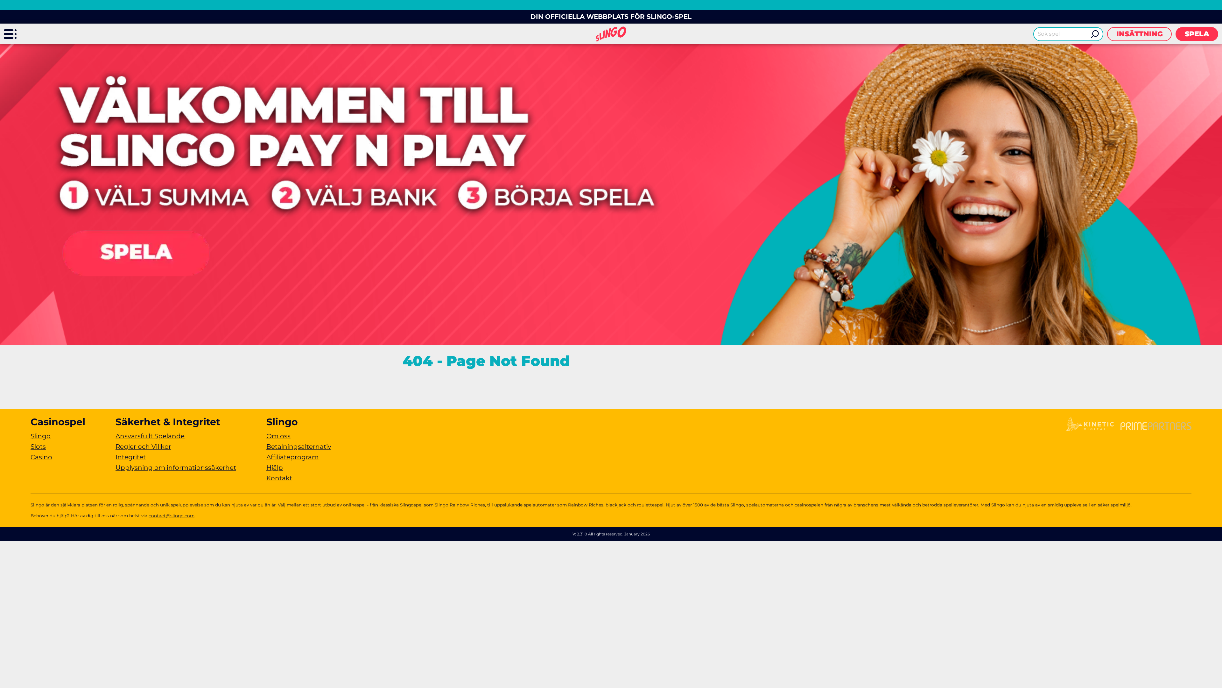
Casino (41, 457)
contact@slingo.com (171, 515)
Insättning (1139, 34)
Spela (1197, 34)
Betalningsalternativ (298, 446)
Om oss (278, 436)
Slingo (41, 436)
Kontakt (279, 478)
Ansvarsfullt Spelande (150, 436)
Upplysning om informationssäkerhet (176, 467)
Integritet (131, 457)
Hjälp (274, 467)
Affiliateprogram (292, 457)
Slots (38, 446)
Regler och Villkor (143, 446)
